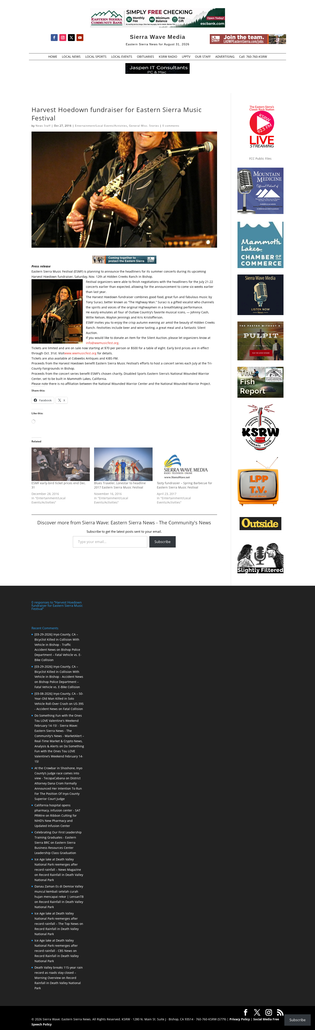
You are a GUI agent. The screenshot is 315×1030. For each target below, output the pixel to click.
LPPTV (186, 57)
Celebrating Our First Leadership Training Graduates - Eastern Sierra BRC (58, 837)
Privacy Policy (240, 1019)
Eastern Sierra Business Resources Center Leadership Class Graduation (55, 847)
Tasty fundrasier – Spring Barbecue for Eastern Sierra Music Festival (184, 485)
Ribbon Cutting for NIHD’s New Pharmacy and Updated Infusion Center (55, 820)
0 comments (170, 125)
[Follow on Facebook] (54, 37)
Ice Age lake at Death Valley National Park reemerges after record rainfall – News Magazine (57, 864)
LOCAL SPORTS (95, 57)
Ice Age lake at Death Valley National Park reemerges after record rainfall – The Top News (56, 918)
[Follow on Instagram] (62, 37)
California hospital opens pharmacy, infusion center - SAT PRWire (57, 810)
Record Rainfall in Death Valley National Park (57, 983)
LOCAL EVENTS (121, 57)
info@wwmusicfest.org (102, 343)
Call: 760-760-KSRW (253, 57)
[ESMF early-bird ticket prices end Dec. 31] (61, 464)
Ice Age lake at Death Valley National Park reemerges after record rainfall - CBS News (56, 945)
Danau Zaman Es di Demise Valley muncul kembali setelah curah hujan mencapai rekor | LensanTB (59, 891)
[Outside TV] (260, 529)
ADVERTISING (224, 57)
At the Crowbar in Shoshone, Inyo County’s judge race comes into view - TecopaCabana (58, 773)
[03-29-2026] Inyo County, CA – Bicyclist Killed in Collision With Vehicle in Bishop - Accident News (58, 671)
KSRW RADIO (168, 57)
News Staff (43, 125)
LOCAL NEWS (71, 57)
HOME (52, 57)
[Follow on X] (71, 37)
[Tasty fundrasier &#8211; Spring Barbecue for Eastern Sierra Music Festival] (186, 464)
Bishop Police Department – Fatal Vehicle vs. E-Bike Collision (57, 655)
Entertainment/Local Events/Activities (101, 125)
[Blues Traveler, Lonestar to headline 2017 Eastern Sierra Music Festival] (123, 464)
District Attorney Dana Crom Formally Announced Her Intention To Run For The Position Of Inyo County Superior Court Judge (58, 788)
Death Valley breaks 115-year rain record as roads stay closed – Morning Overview (58, 972)
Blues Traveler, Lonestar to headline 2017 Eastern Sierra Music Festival (120, 485)
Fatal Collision (73, 709)
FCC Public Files (260, 158)
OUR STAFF (203, 57)
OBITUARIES (145, 57)
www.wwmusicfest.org (80, 353)
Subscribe (162, 541)
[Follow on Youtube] (79, 37)
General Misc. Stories (144, 125)
